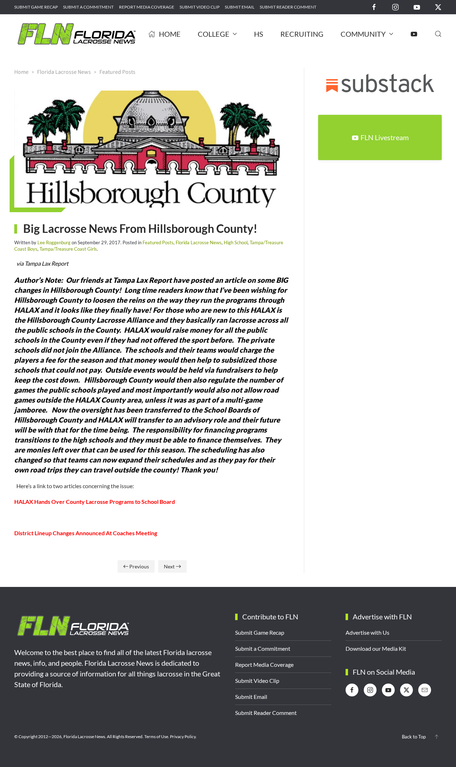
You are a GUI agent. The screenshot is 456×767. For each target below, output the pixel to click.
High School (236, 242)
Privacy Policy (183, 736)
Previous (139, 566)
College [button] (213, 34)
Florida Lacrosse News (199, 242)
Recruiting (301, 34)
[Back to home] (76, 34)
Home (170, 34)
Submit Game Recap (36, 7)
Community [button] (363, 34)
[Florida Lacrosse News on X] (438, 6)
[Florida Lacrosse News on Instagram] (395, 6)
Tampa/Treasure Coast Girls (68, 249)
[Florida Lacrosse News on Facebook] (374, 6)
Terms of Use (156, 736)
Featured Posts (157, 242)
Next (169, 566)
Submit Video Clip (199, 7)
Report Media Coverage (146, 7)
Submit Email (239, 7)
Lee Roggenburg (54, 242)
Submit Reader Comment (288, 7)
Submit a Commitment (88, 7)
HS (258, 34)
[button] (438, 34)
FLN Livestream (385, 137)
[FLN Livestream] (414, 34)
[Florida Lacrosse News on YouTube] (416, 6)
